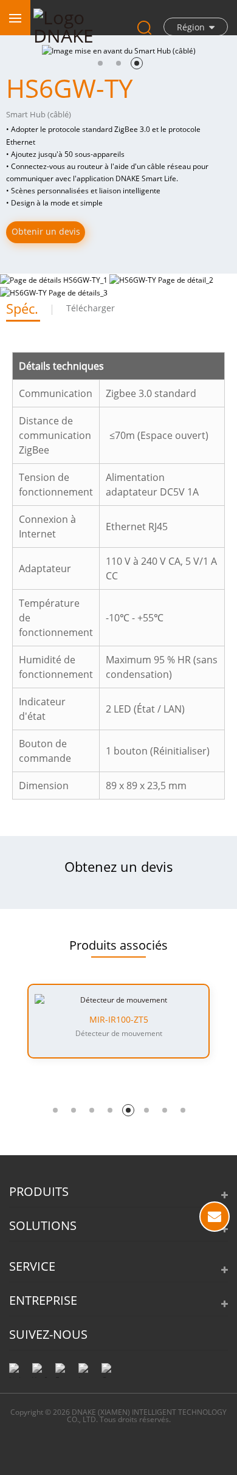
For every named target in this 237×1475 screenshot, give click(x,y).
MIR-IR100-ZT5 (118, 1019)
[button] (100, 63)
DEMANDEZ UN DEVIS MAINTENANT (214, 1216)
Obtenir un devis (46, 231)
